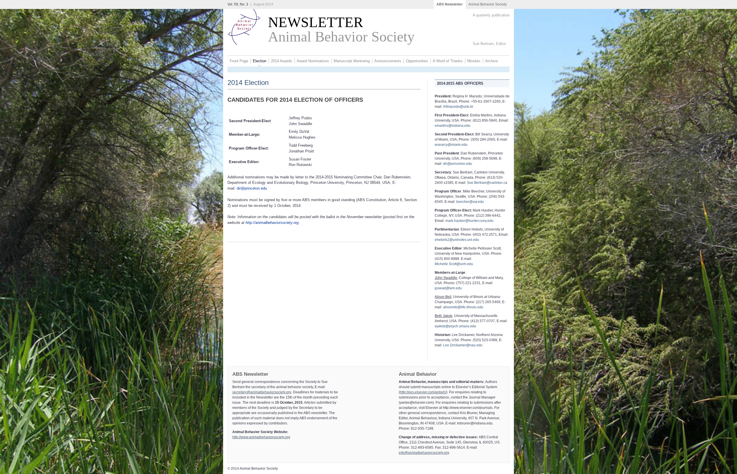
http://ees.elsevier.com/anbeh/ (423, 392)
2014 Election (248, 82)
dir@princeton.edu (252, 188)
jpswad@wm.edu (448, 288)
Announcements (387, 61)
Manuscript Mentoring (352, 61)
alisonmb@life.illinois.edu (463, 307)
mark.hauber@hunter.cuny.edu (469, 221)
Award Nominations (313, 61)
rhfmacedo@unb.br (458, 107)
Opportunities (417, 61)
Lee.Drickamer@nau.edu (463, 345)
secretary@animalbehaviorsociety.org (261, 392)
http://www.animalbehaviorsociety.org (261, 437)
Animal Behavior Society (487, 4)
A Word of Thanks (448, 61)
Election (259, 61)
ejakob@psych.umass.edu (455, 326)
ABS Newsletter (449, 4)
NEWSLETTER (312, 22)
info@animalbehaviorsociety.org (424, 453)
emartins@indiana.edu (452, 126)
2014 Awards (281, 61)
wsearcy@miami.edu (451, 145)
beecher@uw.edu (470, 202)
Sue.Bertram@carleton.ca (487, 183)
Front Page (239, 61)
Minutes (473, 61)
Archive (491, 61)
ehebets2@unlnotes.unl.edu (457, 240)
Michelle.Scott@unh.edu (454, 264)
